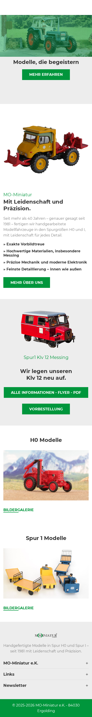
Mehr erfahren (46, 74)
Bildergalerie (18, 510)
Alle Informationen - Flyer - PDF (46, 392)
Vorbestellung (46, 409)
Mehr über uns (26, 282)
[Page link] (15, 462)
